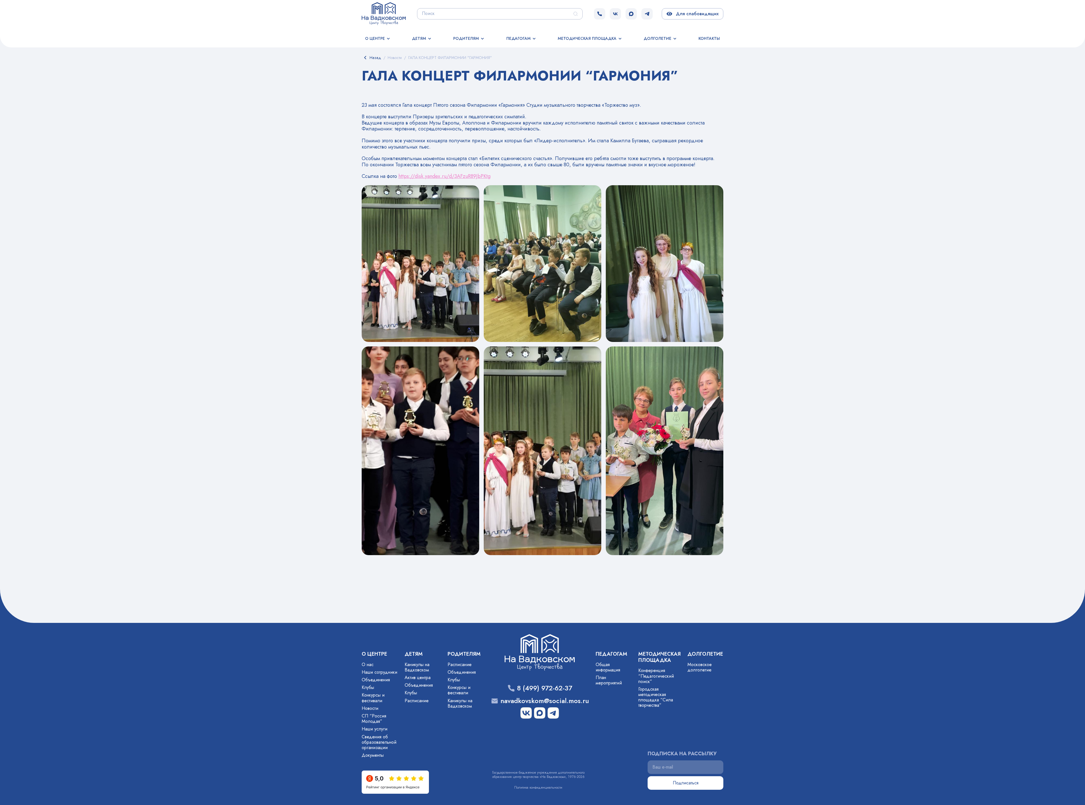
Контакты (709, 38)
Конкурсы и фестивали (373, 698)
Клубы (368, 687)
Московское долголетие (699, 667)
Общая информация (608, 667)
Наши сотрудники (379, 672)
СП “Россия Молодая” (374, 719)
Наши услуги (374, 729)
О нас (368, 664)
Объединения (376, 680)
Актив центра (418, 677)
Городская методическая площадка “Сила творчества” (655, 697)
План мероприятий (609, 680)
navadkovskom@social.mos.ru (544, 701)
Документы (373, 755)
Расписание (417, 700)
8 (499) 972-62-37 (544, 688)
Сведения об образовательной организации (379, 742)
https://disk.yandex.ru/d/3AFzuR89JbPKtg (444, 176)
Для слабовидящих (696, 13)
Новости (370, 708)
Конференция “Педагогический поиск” (656, 675)
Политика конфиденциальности (538, 787)
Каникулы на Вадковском (417, 667)
